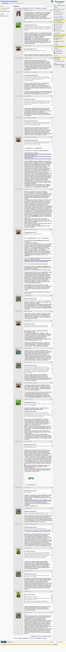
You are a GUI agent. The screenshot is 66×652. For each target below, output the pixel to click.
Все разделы (4, 9)
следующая (38, 8)
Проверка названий (59, 14)
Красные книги (58, 29)
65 (50, 362)
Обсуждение (16, 6)
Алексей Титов (18, 72)
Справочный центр (58, 51)
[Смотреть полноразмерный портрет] (18, 15)
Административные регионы (59, 39)
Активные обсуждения (6, 11)
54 (50, 58)
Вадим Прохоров (18, 348)
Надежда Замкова (18, 189)
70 (50, 508)
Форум (40, 636)
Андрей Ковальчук (18, 311)
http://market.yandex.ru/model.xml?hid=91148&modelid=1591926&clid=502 (38, 158)
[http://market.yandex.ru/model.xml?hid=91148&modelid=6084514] (42, 37)
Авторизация (57, 57)
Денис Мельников (18, 10)
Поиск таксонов (58, 11)
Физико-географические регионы (59, 42)
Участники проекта (58, 53)
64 (50, 348)
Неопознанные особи (59, 24)
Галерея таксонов (58, 25)
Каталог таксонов (58, 27)
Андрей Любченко (18, 45)
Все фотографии (58, 20)
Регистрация (57, 59)
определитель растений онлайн (60, 2)
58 (50, 137)
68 (50, 441)
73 (50, 570)
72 (50, 548)
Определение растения (59, 9)
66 (50, 382)
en (52, 1)
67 (50, 399)
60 (50, 229)
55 (50, 72)
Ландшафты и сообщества (60, 35)
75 (50, 612)
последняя (44, 8)
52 (50, 21)
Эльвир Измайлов (18, 21)
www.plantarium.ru (59, 641)
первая (20, 8)
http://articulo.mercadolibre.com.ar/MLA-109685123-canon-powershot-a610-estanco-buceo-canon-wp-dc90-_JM (38, 500)
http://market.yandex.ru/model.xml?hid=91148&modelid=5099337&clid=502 (38, 260)
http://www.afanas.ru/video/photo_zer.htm (33, 409)
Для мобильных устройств (60, 5)
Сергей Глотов (18, 295)
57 (50, 117)
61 (50, 295)
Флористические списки (59, 30)
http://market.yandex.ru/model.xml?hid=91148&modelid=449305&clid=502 (38, 154)
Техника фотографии (6, 8)
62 (50, 311)
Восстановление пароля (59, 61)
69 (50, 487)
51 (50, 10)
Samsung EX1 (27, 38)
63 (50, 320)
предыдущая (25, 8)
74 (50, 591)
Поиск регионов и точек (59, 12)
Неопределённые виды (59, 22)
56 (50, 96)
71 (50, 524)
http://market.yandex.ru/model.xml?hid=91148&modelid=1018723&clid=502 (38, 156)
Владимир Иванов (18, 591)
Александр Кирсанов (18, 58)
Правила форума (5, 16)
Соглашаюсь (54, 644)
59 (50, 189)
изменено (35, 72)
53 (50, 45)
